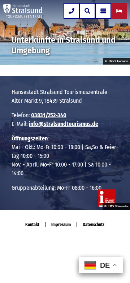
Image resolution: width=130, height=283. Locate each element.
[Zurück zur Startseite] (23, 11)
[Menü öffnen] (103, 11)
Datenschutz (93, 224)
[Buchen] (119, 11)
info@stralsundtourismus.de (63, 123)
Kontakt (32, 224)
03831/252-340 (48, 115)
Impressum (61, 224)
